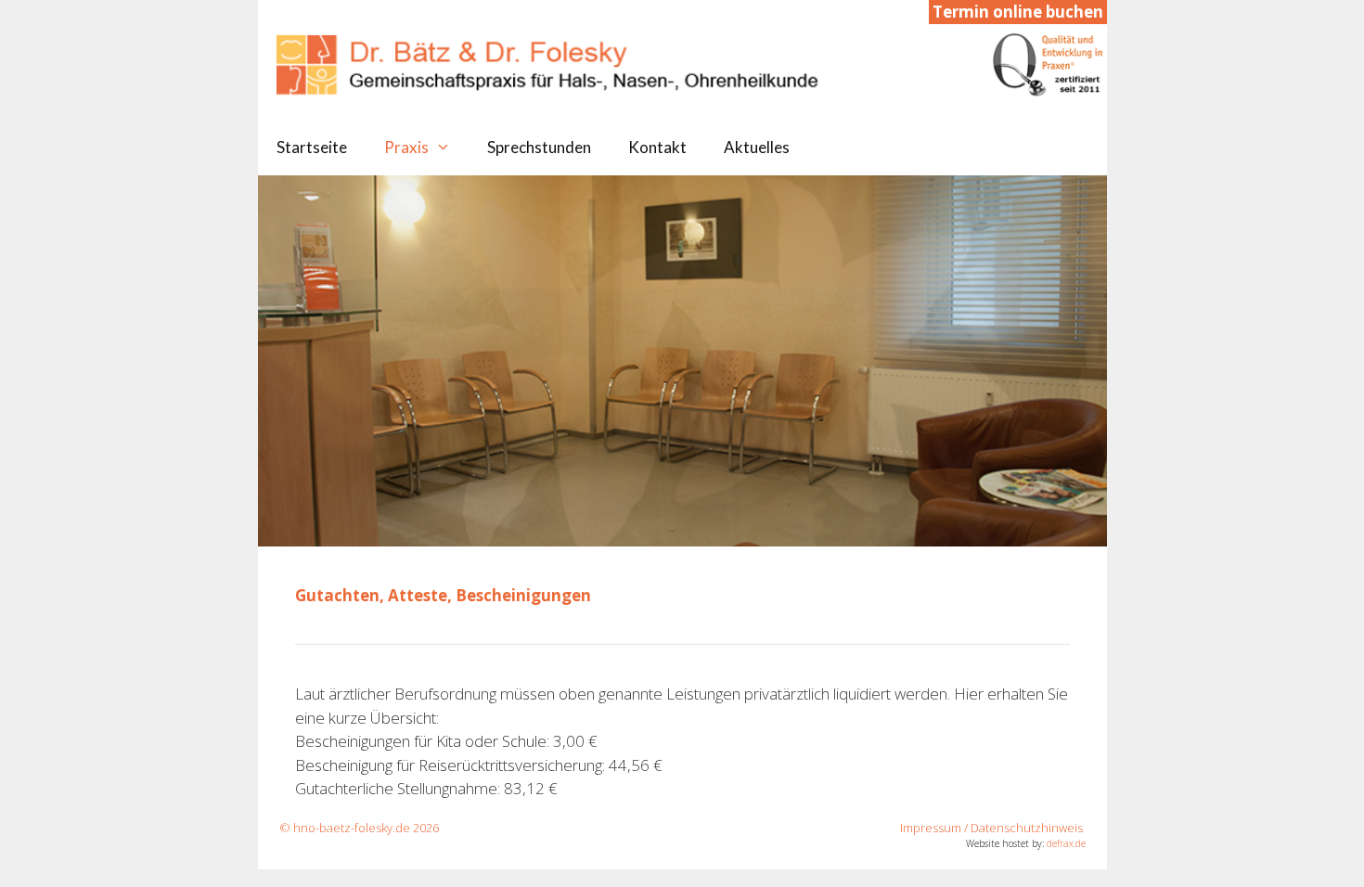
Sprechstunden (539, 147)
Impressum (930, 827)
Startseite (312, 147)
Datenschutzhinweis (1027, 827)
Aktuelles (757, 147)
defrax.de (1066, 843)
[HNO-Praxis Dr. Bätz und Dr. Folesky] (692, 62)
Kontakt (657, 147)
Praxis (406, 147)
